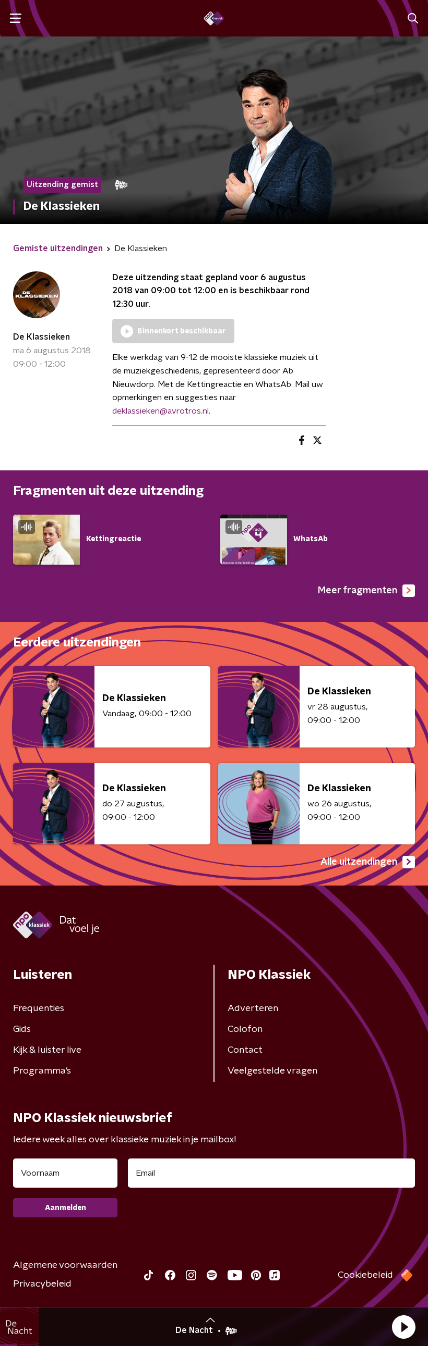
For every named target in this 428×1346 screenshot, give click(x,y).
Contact (245, 1050)
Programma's (42, 1071)
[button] (403, 1326)
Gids (22, 1029)
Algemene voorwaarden (65, 1265)
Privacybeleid (42, 1284)
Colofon (245, 1029)
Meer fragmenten (357, 590)
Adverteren (253, 1008)
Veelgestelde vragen (272, 1071)
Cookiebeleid (365, 1275)
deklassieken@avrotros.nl (160, 411)
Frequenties (38, 1008)
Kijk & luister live (47, 1050)
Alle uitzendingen (358, 862)
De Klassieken (41, 337)
